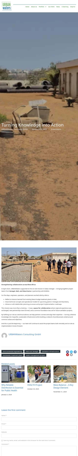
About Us (34, 7)
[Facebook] (67, 351)
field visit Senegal (32, 351)
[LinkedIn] (75, 351)
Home (27, 7)
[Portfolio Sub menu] (45, 6)
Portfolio (41, 7)
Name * (3, 415)
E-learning (65, 7)
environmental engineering (12, 351)
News (58, 7)
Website (4, 432)
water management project (35, 355)
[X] (71, 351)
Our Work (51, 7)
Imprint (72, 7)
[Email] (71, 354)
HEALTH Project (34, 385)
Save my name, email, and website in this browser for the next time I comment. (29, 440)
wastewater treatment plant (12, 355)
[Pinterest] (67, 354)
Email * (3, 424)
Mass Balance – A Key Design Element (63, 386)
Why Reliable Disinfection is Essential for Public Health (12, 388)
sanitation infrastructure (50, 351)
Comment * (5, 444)
